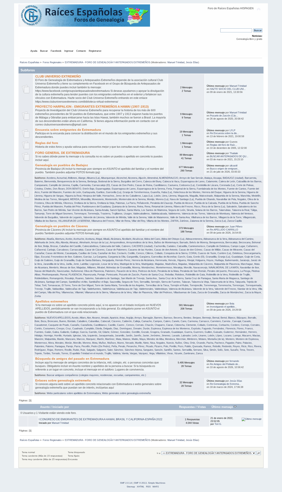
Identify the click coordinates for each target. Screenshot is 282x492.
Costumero (49, 328)
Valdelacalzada (159, 213)
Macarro (246, 335)
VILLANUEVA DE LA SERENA (74, 220)
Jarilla (69, 264)
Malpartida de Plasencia (226, 264)
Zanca (199, 353)
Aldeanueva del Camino (240, 239)
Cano (183, 321)
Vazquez (143, 353)
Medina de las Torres (46, 199)
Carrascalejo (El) (101, 185)
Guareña (155, 192)
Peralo (121, 346)
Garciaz (87, 256)
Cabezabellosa (90, 246)
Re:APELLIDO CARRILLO (224, 229)
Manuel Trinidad (175, 62)
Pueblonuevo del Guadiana (96, 206)
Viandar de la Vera (247, 288)
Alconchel (121, 178)
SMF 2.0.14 (126, 483)
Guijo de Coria (252, 256)
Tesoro (250, 349)
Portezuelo (112, 274)
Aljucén (142, 178)
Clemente (191, 325)
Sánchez (118, 349)
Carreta (226, 321)
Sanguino (148, 349)
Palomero (110, 271)
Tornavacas (54, 285)
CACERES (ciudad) (142, 246)
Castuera (173, 185)
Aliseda (64, 242)
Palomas (120, 203)
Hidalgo (39, 335)
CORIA (193, 253)
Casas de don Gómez (190, 249)
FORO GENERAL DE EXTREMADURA (62, 153)
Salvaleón (231, 206)
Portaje (101, 274)
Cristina (39, 188)
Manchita (245, 195)
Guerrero (198, 332)
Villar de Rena (122, 220)
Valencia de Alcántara (180, 288)
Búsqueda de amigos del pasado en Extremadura (72, 358)
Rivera (257, 346)
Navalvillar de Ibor (249, 267)
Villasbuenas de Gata (184, 292)
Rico (250, 346)
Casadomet (41, 325)
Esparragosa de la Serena (151, 188)
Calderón (127, 321)
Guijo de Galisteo (44, 260)
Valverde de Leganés (70, 217)
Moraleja (177, 267)
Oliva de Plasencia (94, 271)
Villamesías (67, 292)
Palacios (247, 342)
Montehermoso (164, 267)
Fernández (218, 328)
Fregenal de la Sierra (184, 188)
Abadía (50, 239)
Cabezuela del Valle (110, 246)
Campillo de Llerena (59, 185)
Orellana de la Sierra (85, 203)
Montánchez (148, 267)
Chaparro (160, 325)
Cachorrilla (159, 246)
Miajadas (81, 267)
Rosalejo (69, 278)
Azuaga (217, 178)
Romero (59, 349)
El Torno (66, 285)
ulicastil (233, 165)
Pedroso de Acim (147, 271)
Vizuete (178, 353)
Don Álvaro (59, 188)
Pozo (180, 346)
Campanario (41, 185)
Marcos (81, 339)
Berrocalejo (231, 242)
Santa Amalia (102, 210)
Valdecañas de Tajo (75, 288)
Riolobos (179, 274)
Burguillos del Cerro (131, 181)
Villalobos (161, 353)
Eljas (37, 256)
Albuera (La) (93, 178)
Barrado (184, 242)
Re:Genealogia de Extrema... (225, 384)
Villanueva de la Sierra (96, 292)
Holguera (200, 260)
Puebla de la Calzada (205, 203)
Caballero (82, 321)
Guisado (217, 332)
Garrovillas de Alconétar (163, 256)
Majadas (159, 264)
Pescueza (233, 271)
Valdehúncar (108, 288)
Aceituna (90, 239)
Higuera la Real (73, 195)
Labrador (186, 335)
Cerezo (140, 253)
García (83, 332)
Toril (44, 285)
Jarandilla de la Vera (54, 264)
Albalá (106, 239)
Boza (43, 321)
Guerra (188, 332)
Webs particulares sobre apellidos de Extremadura (74, 393)
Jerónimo (155, 335)
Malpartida (50, 339)
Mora (51, 342)
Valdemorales (146, 288)
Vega (151, 353)
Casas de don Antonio (166, 249)
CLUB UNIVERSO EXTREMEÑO (58, 76)
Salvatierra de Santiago (107, 278)
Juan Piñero (236, 226)
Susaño (234, 349)
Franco (249, 328)
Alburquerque (108, 178)
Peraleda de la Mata (168, 271)
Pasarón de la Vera (127, 271)
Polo (165, 346)
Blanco (231, 317)
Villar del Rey (138, 220)
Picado (149, 346)
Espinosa (156, 328)
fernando (234, 361)
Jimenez (166, 335)
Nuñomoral (77, 271)
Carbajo (51, 249)
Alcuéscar (137, 239)
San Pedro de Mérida (54, 210)
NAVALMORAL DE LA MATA (224, 267)
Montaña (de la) (216, 339)
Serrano (197, 349)
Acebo (68, 239)
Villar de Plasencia (142, 292)
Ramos (207, 346)
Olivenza (68, 203)
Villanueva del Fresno (102, 220)
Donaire (137, 328)
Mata (118, 339)
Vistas (201, 407)
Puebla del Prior (72, 206)
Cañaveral (40, 249)
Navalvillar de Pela (226, 199)
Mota (94, 342)
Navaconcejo (200, 267)
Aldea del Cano (152, 239)
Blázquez (242, 317)
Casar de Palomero (116, 249)
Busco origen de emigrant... (224, 168)
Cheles (48, 188)
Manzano (70, 339)
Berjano (197, 317)
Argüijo (129, 317)
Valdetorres (174, 213)
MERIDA (74, 199)
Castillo (112, 325)
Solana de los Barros (206, 210)
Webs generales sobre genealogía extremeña (126, 393)
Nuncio (170, 342)
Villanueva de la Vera (120, 292)
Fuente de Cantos (236, 188)
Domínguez (126, 328)
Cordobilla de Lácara (207, 185)
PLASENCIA (75, 274)
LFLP (232, 130)
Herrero (252, 332)
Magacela (183, 195)
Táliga (253, 210)
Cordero (235, 325)
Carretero (215, 321)
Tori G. (218, 424)
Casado (246, 321)
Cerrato (139, 325)
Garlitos (100, 192)
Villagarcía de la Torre (229, 217)
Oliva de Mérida (53, 203)
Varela (125, 353)
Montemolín (111, 199)
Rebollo (217, 346)
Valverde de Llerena (93, 217)
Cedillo (131, 253)
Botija (46, 246)
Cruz (68, 328)
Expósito (195, 328)
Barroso (168, 317)
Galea (55, 332)
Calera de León (227, 181)
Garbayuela (88, 192)
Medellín (256, 195)
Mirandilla (86, 199)
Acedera (51, 178)
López (219, 335)
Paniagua (60, 346)
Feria (169, 188)
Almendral (152, 178)
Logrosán (95, 264)
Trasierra (105, 213)
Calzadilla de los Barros (249, 181)
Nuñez (178, 342)
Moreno (87, 342)
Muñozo (111, 342)
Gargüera (144, 256)
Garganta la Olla (116, 256)
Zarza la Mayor (253, 292)
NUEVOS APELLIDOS (58, 317)
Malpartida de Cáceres (201, 264)
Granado (165, 332)
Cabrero (126, 246)
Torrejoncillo (196, 285)
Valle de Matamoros (158, 217)
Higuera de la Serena (234, 192)
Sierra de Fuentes (170, 281)
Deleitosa (237, 253)
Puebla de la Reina (228, 203)
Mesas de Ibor (67, 267)
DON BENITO (73, 188)
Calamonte (211, 181)
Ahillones (72, 178)
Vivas (170, 353)
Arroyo (138, 317)
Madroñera (171, 264)
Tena (242, 349)
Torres (64, 353)
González (125, 332)
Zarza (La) (220, 220)
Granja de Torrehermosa (136, 192)
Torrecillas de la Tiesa (157, 285)
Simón (213, 349)
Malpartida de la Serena (226, 195)
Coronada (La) (227, 185)
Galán (48, 332)
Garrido (93, 332)
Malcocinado (206, 195)
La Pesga (245, 271)
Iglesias (77, 335)
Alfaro (83, 317)
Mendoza (170, 339)
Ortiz (192, 342)
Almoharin (84, 242)
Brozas (54, 246)
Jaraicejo (244, 260)
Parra (77, 346)
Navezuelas (63, 271)
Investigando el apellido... (223, 306)
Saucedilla (115, 281)
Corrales (255, 325)
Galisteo (77, 256)
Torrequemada (253, 285)
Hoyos (209, 260)
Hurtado (67, 335)
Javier (146, 335)
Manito (60, 339)
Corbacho (224, 325)
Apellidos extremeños (51, 301)
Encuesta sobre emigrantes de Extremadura (68, 129)
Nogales (241, 199)
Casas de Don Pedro (122, 185)
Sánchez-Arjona (133, 349)
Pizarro (158, 346)
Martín (100, 339)
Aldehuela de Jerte (44, 242)
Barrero (158, 317)
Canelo (175, 321)
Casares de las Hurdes (140, 249)
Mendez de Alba (155, 339)
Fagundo (206, 328)
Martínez (110, 339)
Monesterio (98, 199)
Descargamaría (252, 253)
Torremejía (93, 213)
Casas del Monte (55, 253)
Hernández (241, 332)
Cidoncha (179, 325)
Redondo (227, 346)
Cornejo (245, 325)
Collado (159, 253)
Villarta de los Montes (158, 220)
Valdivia (117, 353)
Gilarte (105, 332)
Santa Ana (151, 278)
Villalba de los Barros (46, 220)
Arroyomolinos (117, 242)
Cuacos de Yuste (207, 253)
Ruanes (79, 278)
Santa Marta (133, 210)
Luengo (237, 335)
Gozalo (145, 332)
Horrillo (58, 335)
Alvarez (96, 317)
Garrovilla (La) (113, 192)
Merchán (181, 339)
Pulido (188, 346)
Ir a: (159, 453)
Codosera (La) (187, 185)
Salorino (89, 278)
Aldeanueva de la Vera (215, 239)
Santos (177, 349)
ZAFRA (174, 220)
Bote (37, 321)
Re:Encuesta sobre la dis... (224, 133)
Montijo (150, 199)
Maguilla (193, 195)
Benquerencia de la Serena (71, 181)
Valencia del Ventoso (242, 213)
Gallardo (64, 332)
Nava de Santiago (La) (182, 199)
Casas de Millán (212, 249)
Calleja (136, 321)
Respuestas (187, 407)
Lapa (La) (147, 195)
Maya (142, 339)
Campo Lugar (238, 246)
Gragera (154, 332)
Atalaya (208, 178)
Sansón (158, 349)
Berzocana (244, 242)
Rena (147, 206)
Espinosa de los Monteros (176, 328)
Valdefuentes (94, 288)
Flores (240, 328)
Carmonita (85, 185)
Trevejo (39, 288)
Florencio (231, 328)
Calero (167, 321)
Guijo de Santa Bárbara (88, 260)
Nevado (129, 342)
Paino (238, 342)
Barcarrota (250, 178)
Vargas (133, 353)
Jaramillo (119, 335)
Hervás (172, 260)
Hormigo (48, 335)
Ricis (244, 346)
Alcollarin (126, 239)
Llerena (172, 195)
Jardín (129, 335)
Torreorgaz (238, 285)
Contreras (212, 325)
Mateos (126, 339)
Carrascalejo (76, 249)
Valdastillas (58, 288)
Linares (202, 335)
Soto (226, 349)
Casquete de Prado (58, 325)
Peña (114, 346)
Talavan (186, 281)
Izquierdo (92, 335)
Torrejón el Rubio (179, 285)
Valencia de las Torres (193, 213)
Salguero (101, 349)
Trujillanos (117, 213)
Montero (230, 339)
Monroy (136, 267)
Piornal (63, 274)
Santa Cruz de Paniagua (198, 278)
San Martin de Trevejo (133, 278)
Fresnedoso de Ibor (61, 256)
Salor (110, 349)
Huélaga (219, 260)
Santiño (168, 349)
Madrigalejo (147, 264)
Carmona (193, 321)
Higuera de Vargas (54, 195)
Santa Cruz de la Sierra (171, 278)
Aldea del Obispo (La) (172, 239)
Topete (38, 353)
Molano (202, 339)
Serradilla (145, 281)
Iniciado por (60, 407)
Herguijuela (108, 260)
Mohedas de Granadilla (118, 267)
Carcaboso (63, 249)
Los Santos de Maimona (154, 210)
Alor (89, 317)
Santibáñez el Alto (78, 281)
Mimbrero (192, 339)
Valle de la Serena (137, 217)
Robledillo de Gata (195, 274)
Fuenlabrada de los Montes (211, 188)
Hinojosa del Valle (92, 195)
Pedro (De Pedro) (100, 346)
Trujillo (47, 288)
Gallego (74, 332)
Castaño (74, 325)
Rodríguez (40, 349)
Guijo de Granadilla (64, 260)
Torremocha (224, 285)
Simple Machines (156, 483)
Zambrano (189, 353)
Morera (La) (162, 199)
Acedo (75, 317)
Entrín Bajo (88, 188)
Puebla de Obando (205, 199)
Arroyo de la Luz (100, 242)
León (194, 335)
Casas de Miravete (232, 249)
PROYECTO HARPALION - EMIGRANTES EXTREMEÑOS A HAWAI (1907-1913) (92, 106)
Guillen (208, 332)
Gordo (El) (198, 256)
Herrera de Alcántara (143, 260)
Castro (121, 325)
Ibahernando (231, 260)
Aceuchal (62, 178)
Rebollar (169, 274)
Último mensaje (223, 407)
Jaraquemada (106, 335)
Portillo (172, 346)
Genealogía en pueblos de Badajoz (61, 165)
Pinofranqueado (50, 274)
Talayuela (240, 281)
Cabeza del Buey (152, 181)
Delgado (107, 328)
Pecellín (86, 346)
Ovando (201, 342)
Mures (120, 342)
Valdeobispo (161, 288)
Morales (59, 342)
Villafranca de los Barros (204, 217)
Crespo (60, 328)
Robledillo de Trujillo (239, 274)
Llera (164, 195)
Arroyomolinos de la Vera (139, 242)
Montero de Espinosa (247, 339)
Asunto (45, 407)
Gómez (115, 332)
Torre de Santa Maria (106, 285)
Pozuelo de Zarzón (129, 274)
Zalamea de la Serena (201, 220)
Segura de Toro (130, 281)
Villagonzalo (249, 217)
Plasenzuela (89, 274)
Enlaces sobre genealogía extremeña (63, 380)
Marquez (91, 339)
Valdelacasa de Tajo (127, 288)
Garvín (181, 256)
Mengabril (63, 199)
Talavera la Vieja (200, 281)
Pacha (209, 342)
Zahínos (184, 220)
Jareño (137, 335)
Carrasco (204, 321)
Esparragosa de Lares (193, 181)
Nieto (146, 342)
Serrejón (155, 281)
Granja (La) (224, 256)
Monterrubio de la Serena (132, 199)
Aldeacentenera (194, 239)
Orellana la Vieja (105, 203)
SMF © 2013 (140, 483)
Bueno (62, 321)
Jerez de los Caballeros (128, 195)
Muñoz (102, 342)
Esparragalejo (103, 188)
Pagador (229, 342)
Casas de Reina (143, 185)
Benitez (187, 317)
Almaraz (73, 242)
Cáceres (116, 321)
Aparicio (114, 317)
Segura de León (176, 210)
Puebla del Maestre (52, 206)
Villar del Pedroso (163, 292)
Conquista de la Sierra (175, 253)
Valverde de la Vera (203, 288)
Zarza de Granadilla (208, 292)
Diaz (115, 328)
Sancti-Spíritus (118, 210)
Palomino (39, 346)
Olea (186, 342)
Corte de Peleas (245, 185)
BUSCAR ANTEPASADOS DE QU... (229, 156)
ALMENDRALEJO (168, 178)
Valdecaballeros (141, 213)
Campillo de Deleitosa (217, 246)
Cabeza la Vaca (171, 181)
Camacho (146, 321)
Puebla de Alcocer (183, 203)
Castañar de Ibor (107, 253)
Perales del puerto (217, 271)
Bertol (224, 317)
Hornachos (108, 195)
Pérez (141, 346)
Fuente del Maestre (51, 192)
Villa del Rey (53, 292)
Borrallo (252, 317)
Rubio (76, 349)
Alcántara (116, 239)
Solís (220, 349)
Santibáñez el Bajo (98, 281)
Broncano (53, 321)
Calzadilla (182, 246)
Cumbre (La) (224, 253)
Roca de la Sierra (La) (213, 206)
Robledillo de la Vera (217, 274)
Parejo (69, 346)
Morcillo (188, 267)
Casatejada (71, 253)
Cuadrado (77, 328)
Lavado (176, 335)
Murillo (138, 342)
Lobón (157, 195)
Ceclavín (121, 253)
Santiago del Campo (56, 281)
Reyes (236, 346)
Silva (205, 349)
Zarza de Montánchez (231, 292)
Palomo (50, 346)
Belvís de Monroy (198, 242)
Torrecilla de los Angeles (131, 285)
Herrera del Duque (212, 192)
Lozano (228, 335)
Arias (122, 317)
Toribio (46, 353)
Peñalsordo (143, 203)
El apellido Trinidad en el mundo (86, 353)
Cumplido (89, 328)
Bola (232, 303)
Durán (146, 328)
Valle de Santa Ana (180, 217)
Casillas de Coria (87, 253)
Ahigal (99, 239)
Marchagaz (247, 264)
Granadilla (211, 256)
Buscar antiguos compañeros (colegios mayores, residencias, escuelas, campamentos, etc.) (96, 375)
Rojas (50, 349)
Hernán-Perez (122, 260)
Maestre (39, 339)
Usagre (128, 213)
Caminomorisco (196, 246)
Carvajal (236, 321)
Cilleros (149, 253)
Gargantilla (132, 256)
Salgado (91, 349)
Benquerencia (216, 242)
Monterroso (41, 342)
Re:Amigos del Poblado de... (225, 364)
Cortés (38, 328)
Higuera (181, 260)
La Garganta (100, 256)
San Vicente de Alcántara (80, 210)
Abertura (59, 239)
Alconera (132, 178)
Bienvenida (50, 181)
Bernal (215, 317)
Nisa (152, 342)
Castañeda (86, 325)
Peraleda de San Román (193, 271)
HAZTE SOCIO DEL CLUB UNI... (228, 89)
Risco (197, 206)
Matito (135, 339)
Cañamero (252, 246)
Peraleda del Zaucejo (161, 203)
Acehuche (78, 239)
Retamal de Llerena (162, 206)
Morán (68, 342)
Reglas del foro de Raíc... (223, 145)
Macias (256, 335)
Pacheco (219, 342)
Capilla (74, 185)
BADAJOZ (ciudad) (233, 178)
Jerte (76, 264)
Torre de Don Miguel (82, 285)
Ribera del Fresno (183, 206)
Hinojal (190, 260)
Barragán (148, 317)
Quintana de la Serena (124, 206)
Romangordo (56, 278)
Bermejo (206, 317)
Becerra (178, 317)
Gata (189, 256)
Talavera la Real (240, 210)
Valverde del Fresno (225, 288)
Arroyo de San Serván (191, 178)
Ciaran (169, 325)
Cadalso (171, 246)
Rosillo (68, 349)
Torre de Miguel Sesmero (59, 213)
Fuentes (39, 332)
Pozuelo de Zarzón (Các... (224, 115)
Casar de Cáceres (95, 249)
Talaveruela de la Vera (222, 281)
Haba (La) (166, 192)
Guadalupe (237, 256)
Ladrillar (84, 264)
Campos (157, 321)
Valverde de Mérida (116, 217)
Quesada (197, 346)
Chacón (149, 325)
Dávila (98, 328)
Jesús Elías (192, 62)
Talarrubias (225, 210)
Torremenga (210, 285)
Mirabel (101, 267)
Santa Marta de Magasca (225, 278)
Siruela (190, 210)
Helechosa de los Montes (186, 192)
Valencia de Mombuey (218, 213)
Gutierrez (229, 332)
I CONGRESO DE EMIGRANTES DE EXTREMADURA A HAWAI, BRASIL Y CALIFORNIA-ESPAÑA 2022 (100, 419)
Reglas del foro (46, 143)
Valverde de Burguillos (46, 217)
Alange (81, 178)
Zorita (38, 296)
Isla (84, 335)
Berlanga (92, 181)
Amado (105, 317)
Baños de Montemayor (166, 242)
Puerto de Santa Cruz (152, 274)
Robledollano (41, 278)
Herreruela (161, 260)
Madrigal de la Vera (130, 264)
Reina (140, 206)
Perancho (131, 346)
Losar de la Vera (110, 264)
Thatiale (234, 153)
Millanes (91, 267)
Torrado (56, 353)
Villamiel (79, 292)
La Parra (130, 203)
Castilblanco (160, 185)
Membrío (54, 267)
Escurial (45, 256)
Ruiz (82, 349)
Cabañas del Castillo (70, 246)
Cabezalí (105, 321)
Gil (99, 332)
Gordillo (136, 332)
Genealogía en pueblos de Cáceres (61, 226)
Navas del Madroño (45, 271)
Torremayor (80, 213)
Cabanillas (93, 321)
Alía (57, 242)
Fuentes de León (72, 192)
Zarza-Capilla (234, 220)
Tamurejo (40, 213)
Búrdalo (71, 321)
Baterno (39, 181)
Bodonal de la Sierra (109, 181)
